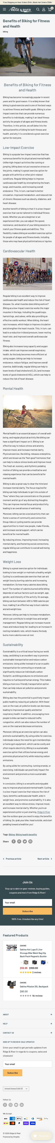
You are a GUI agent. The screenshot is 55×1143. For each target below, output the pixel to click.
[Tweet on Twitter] (25, 841)
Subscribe (27, 911)
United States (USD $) (14, 1088)
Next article (43, 858)
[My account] (43, 9)
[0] (49, 9)
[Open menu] (4, 9)
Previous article (13, 858)
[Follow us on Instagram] (11, 1105)
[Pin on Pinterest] (19, 841)
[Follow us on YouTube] (16, 1105)
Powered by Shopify (11, 1137)
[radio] (26, 962)
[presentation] (47, 963)
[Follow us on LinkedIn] (22, 1105)
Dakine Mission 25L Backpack (34, 986)
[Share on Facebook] (14, 841)
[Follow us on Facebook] (5, 1105)
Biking (12, 834)
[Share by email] (30, 841)
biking (5, 31)
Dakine (23, 945)
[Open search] (38, 9)
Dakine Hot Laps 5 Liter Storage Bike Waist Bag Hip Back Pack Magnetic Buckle (33, 953)
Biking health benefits (26, 834)
